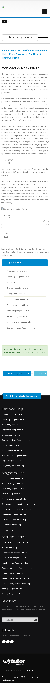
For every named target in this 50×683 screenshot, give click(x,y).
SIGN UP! (41, 373)
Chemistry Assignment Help (18, 276)
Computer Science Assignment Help (21, 328)
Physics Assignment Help (17, 271)
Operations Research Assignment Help (17, 509)
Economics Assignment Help (18, 299)
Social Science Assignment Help (14, 455)
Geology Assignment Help (12, 594)
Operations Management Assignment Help (18, 504)
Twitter (12, 641)
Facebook (4, 641)
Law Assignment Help (10, 445)
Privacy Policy (33, 677)
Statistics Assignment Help (22, 21)
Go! (35, 619)
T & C (23, 677)
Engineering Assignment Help (18, 288)
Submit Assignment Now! (21, 37)
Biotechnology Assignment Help (14, 552)
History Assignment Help (11, 525)
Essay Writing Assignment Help (14, 547)
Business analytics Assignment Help (16, 583)
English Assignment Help (11, 461)
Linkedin (8, 641)
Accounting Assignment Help (18, 311)
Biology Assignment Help (17, 294)
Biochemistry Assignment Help (14, 558)
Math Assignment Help (16, 282)
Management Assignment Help (19, 322)
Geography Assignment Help (13, 466)
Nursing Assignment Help (12, 589)
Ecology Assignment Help (12, 530)
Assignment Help (13, 262)
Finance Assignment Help (17, 316)
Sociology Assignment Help (12, 450)
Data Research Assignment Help (14, 514)
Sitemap (5, 677)
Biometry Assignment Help (12, 573)
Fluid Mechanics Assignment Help (15, 563)
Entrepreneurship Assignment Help (16, 542)
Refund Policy (8, 680)
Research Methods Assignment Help (16, 578)
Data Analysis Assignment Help (14, 519)
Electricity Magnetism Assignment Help (17, 568)
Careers (14, 677)
